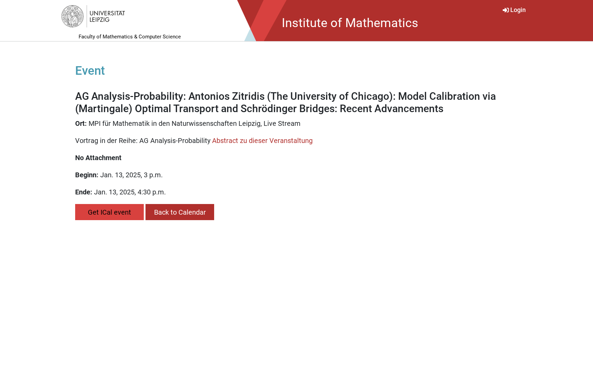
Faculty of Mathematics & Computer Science (130, 37)
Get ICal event (109, 212)
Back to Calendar (180, 212)
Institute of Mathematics (350, 23)
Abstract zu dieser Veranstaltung (262, 140)
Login (518, 10)
